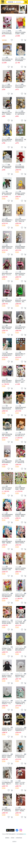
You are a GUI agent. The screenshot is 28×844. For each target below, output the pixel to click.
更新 (25, 834)
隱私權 (12, 837)
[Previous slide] (2, 23)
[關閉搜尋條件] (14, 2)
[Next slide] (12, 23)
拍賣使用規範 (19, 837)
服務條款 (7, 837)
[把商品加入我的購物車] (25, 40)
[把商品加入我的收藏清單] (12, 40)
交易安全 (14, 841)
